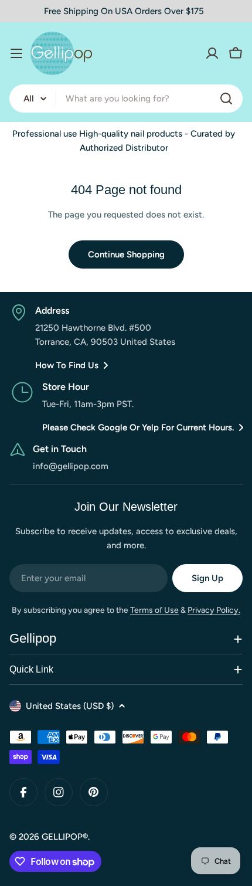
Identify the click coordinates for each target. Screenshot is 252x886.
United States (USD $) (70, 706)
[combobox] (126, 98)
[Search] (226, 98)
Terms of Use (154, 610)
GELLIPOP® (65, 836)
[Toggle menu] (16, 53)
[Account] (212, 53)
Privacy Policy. (214, 610)
